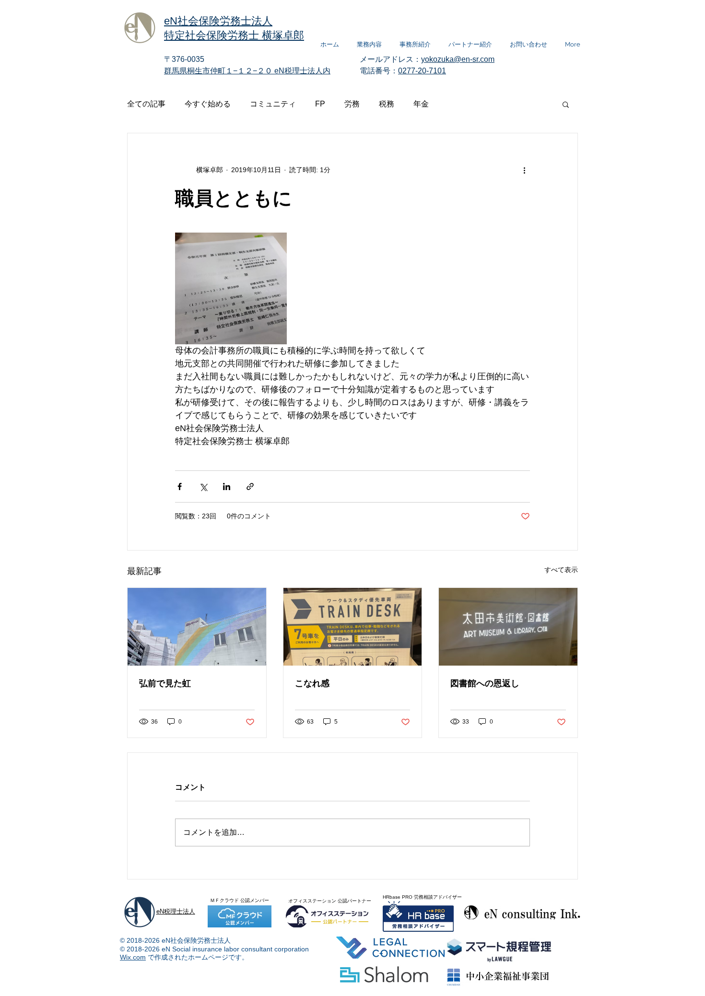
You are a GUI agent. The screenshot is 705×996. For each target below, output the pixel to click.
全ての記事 (146, 104)
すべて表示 (561, 570)
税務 (386, 104)
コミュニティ (273, 104)
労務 (352, 104)
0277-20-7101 (422, 71)
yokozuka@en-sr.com (457, 59)
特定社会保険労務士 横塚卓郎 (234, 35)
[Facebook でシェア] (179, 486)
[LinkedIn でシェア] (226, 486)
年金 (421, 104)
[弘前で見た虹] (197, 627)
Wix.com (133, 957)
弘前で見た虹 (165, 683)
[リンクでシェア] (250, 486)
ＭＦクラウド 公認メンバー (239, 900)
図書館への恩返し (484, 683)
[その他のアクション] (524, 170)
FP (320, 104)
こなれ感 (312, 683)
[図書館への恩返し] (508, 627)
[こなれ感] (352, 627)
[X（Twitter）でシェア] (203, 486)
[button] (565, 104)
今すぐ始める (208, 104)
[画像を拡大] (231, 288)
